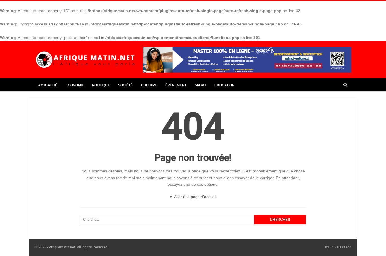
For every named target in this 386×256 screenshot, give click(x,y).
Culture (149, 85)
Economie (75, 85)
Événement (176, 85)
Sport (200, 85)
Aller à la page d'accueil (194, 196)
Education (224, 85)
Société (125, 85)
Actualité (47, 85)
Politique (101, 85)
